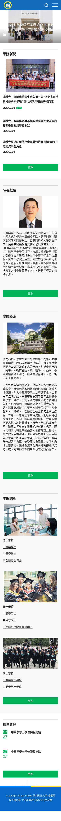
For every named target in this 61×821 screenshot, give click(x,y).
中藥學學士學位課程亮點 (26, 732)
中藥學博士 (9, 553)
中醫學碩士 (9, 613)
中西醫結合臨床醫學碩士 (18, 627)
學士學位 (8, 673)
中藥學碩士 (9, 620)
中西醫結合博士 (12, 560)
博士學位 (8, 540)
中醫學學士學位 (12, 680)
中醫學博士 (9, 547)
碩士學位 (8, 606)
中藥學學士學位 (12, 686)
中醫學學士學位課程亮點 (26, 751)
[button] (26, 39)
